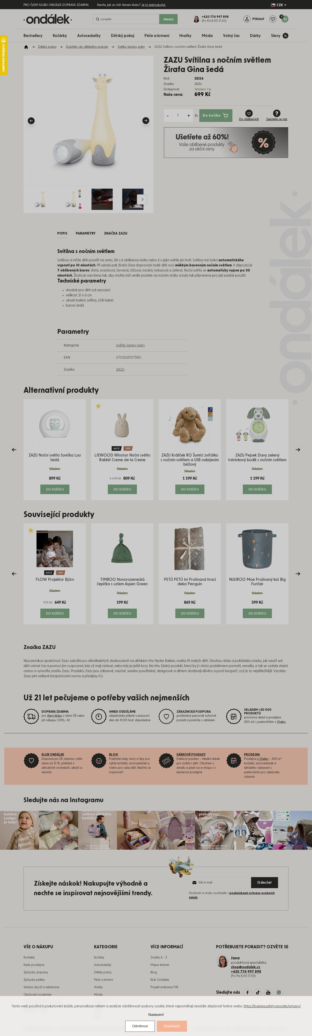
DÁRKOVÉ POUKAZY (191, 754)
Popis (62, 233)
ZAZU (120, 369)
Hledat (168, 19)
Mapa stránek (159, 965)
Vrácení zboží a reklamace (41, 987)
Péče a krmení (103, 979)
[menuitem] (35, 35)
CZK (280, 5)
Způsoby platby (34, 979)
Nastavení (156, 1014)
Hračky (98, 987)
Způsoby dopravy (36, 972)
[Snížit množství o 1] (167, 115)
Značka (115, 233)
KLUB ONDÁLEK (53, 754)
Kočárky (99, 957)
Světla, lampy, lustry (130, 345)
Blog (153, 972)
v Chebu (262, 759)
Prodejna (252, 754)
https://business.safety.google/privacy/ (272, 1006)
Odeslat (264, 882)
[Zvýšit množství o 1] (188, 115)
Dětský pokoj (102, 972)
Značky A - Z (158, 957)
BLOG (113, 754)
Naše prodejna (34, 965)
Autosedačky (102, 965)
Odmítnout (140, 1026)
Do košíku (212, 115)
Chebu (281, 722)
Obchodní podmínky (38, 994)
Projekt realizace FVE (164, 987)
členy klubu (54, 715)
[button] (55, 485)
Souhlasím (172, 1026)
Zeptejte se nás (276, 119)
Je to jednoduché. (154, 5)
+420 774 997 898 (246, 971)
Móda (98, 994)
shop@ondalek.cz (245, 967)
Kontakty (29, 957)
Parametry (86, 233)
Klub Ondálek (159, 979)
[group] (55, 449)
